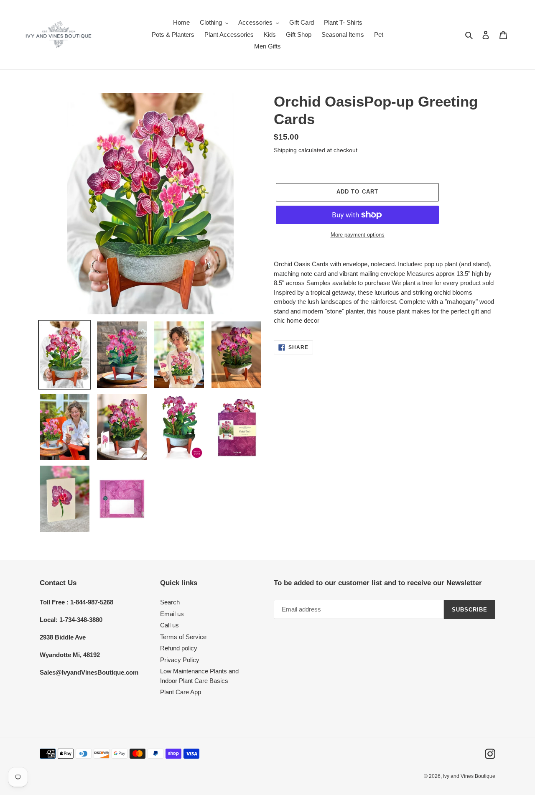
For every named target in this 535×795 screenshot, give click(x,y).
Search (170, 602)
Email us (172, 613)
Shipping (285, 150)
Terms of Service (183, 636)
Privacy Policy (179, 659)
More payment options (358, 235)
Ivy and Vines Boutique (469, 776)
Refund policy (178, 648)
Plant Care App (180, 692)
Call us (169, 625)
